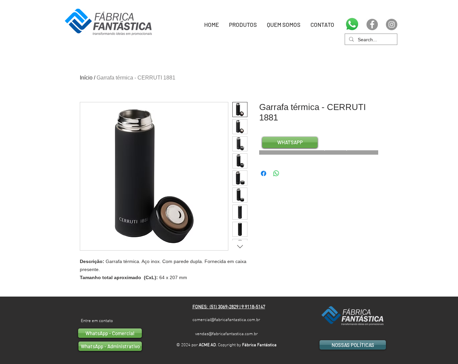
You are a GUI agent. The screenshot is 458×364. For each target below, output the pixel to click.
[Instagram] (391, 24)
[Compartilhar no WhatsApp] (276, 173)
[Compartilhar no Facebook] (264, 173)
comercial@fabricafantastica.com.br (226, 320)
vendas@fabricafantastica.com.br (226, 334)
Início (86, 78)
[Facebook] (372, 24)
